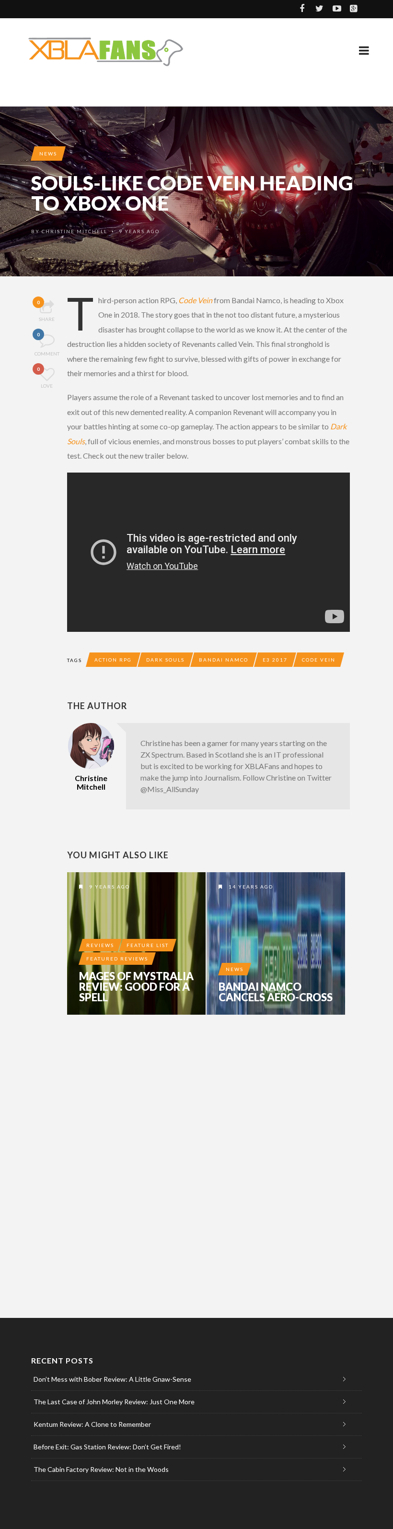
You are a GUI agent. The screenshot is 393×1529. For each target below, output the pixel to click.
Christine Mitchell (74, 231)
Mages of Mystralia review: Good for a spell (136, 987)
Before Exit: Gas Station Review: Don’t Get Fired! (107, 1447)
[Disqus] (208, 1155)
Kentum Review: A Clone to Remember (92, 1424)
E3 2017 (275, 660)
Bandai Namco (223, 660)
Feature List (148, 945)
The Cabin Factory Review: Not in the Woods (101, 1469)
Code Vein (195, 300)
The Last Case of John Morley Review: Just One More (114, 1402)
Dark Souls (165, 660)
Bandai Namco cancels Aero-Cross (276, 992)
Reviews (100, 945)
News (48, 153)
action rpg (113, 660)
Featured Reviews (117, 958)
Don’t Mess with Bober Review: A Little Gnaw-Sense (112, 1379)
